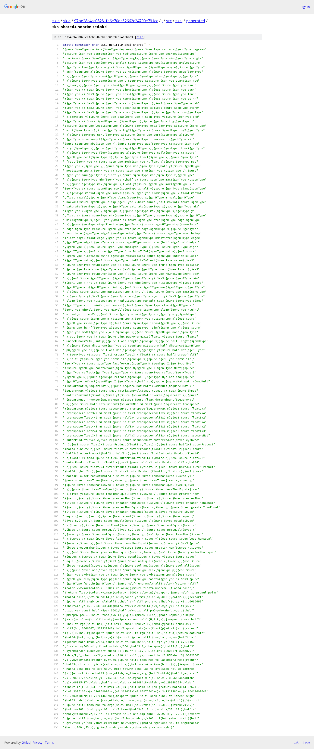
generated (195, 20)
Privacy (37, 742)
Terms (49, 742)
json (306, 742)
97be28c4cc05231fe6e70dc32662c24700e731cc (116, 20)
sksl (178, 20)
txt (296, 742)
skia (56, 20)
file (139, 37)
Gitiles (26, 742)
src (169, 20)
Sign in (305, 7)
